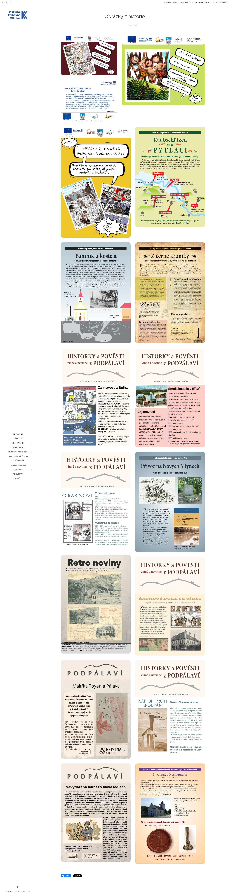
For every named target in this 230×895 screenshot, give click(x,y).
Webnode (26, 891)
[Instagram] (6, 2)
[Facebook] (3, 2)
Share (67, 876)
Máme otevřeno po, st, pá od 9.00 (178, 2)
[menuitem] (18, 434)
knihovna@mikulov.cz (203, 2)
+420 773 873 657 (222, 2)
